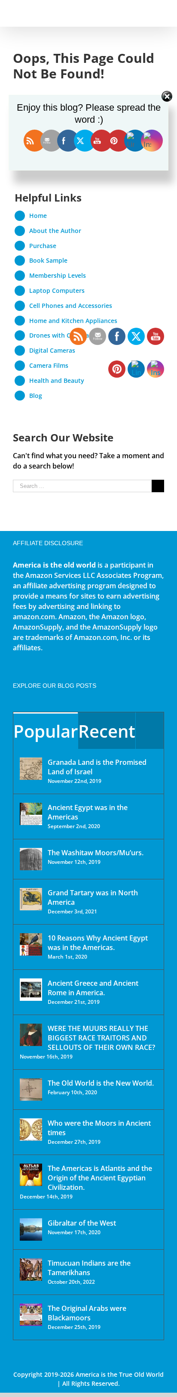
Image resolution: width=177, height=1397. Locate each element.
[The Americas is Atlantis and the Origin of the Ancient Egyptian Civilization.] (31, 1175)
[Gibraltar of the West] (31, 1229)
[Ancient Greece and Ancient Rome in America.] (31, 989)
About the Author (55, 231)
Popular (45, 731)
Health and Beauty (56, 380)
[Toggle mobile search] (145, 13)
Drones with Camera (59, 335)
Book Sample (48, 260)
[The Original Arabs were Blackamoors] (31, 1315)
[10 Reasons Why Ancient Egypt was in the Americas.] (31, 944)
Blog (35, 395)
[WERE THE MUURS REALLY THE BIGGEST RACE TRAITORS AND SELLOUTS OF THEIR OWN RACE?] (31, 1035)
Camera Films (48, 365)
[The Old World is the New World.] (31, 1089)
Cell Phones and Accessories (70, 305)
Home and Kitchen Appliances (73, 321)
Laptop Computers (57, 290)
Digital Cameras (52, 350)
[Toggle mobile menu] (160, 13)
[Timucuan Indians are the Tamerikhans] (31, 1269)
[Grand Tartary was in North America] (31, 899)
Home (38, 215)
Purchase (42, 246)
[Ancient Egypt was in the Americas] (31, 814)
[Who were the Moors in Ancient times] (31, 1129)
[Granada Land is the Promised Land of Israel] (31, 768)
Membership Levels (57, 275)
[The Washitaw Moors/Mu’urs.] (31, 859)
